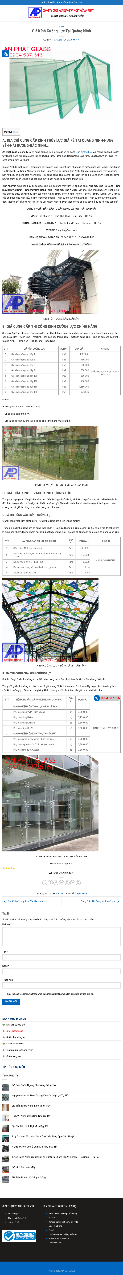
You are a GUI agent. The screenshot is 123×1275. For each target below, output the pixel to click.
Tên (5, 952)
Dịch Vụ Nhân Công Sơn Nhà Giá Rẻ (31, 1116)
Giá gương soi (13, 1056)
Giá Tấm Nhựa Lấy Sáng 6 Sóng (29, 1177)
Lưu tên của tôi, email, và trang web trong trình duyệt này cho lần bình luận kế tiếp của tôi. (50, 994)
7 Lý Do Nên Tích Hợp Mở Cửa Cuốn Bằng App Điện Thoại (43, 1136)
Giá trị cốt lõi (13, 1222)
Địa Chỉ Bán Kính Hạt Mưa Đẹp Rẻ (30, 1126)
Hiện (15, 132)
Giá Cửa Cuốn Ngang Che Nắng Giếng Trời (34, 1085)
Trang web (7, 980)
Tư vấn (61, 26)
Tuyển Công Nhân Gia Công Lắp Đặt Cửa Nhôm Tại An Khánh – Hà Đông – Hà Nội (55, 1157)
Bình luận (6, 924)
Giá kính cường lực (16, 1037)
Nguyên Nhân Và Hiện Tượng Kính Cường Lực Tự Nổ (40, 1095)
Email (5, 965)
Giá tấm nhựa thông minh (19, 1050)
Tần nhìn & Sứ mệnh (17, 1218)
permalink (82, 893)
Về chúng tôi (14, 1213)
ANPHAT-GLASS (67, 1271)
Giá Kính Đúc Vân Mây (23, 1167)
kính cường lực (84, 152)
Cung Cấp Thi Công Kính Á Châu (98, 901)
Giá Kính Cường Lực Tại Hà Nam (25, 901)
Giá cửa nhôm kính (15, 1043)
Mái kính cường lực (15, 1024)
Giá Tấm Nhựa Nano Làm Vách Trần (31, 1105)
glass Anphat (73, 40)
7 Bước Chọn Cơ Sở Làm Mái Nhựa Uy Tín (34, 1146)
